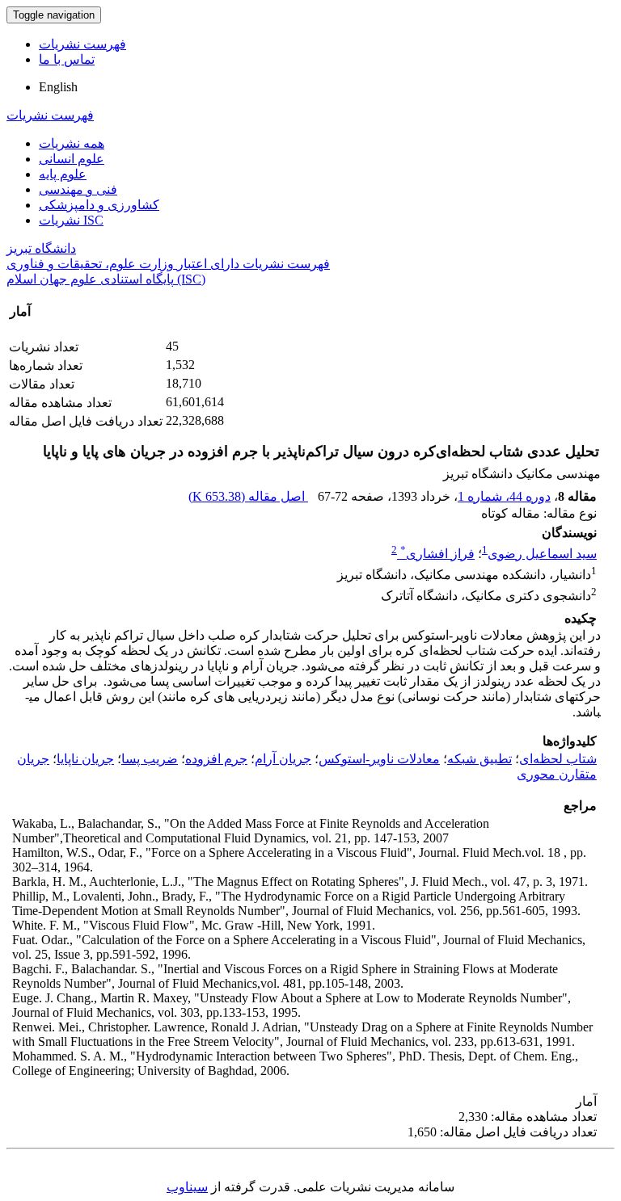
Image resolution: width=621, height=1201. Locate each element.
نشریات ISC (71, 220)
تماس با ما (67, 59)
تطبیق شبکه (479, 759)
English (58, 87)
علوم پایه (63, 174)
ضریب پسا (149, 759)
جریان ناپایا (85, 759)
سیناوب (187, 1187)
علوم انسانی (71, 159)
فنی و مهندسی (78, 189)
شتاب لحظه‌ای (558, 759)
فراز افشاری (437, 554)
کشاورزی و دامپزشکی (99, 205)
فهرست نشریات (82, 44)
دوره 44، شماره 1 (504, 496)
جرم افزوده (216, 759)
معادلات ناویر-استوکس (379, 759)
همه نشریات (71, 143)
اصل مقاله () (248, 496)
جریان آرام (283, 759)
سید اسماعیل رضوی (542, 554)
